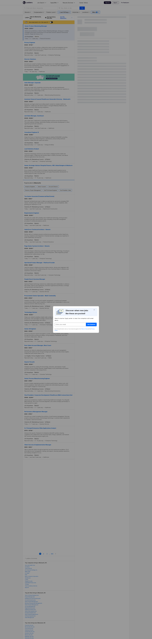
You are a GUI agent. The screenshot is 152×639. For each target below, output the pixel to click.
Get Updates (91, 324)
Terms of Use (84, 329)
